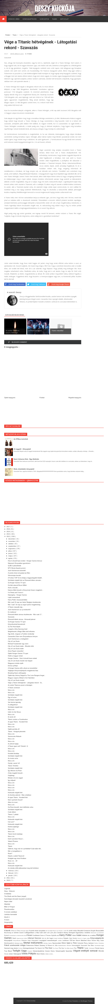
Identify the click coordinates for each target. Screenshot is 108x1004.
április (10, 558)
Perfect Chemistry (99, 943)
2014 (8, 531)
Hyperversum (20, 938)
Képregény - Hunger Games (17, 595)
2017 (8, 526)
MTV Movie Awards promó (17, 568)
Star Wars (91, 945)
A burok (7, 931)
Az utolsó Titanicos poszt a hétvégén (20, 685)
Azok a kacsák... (13, 587)
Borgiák (93, 930)
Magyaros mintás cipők (15, 663)
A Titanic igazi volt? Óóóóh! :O (18, 746)
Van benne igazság (14, 702)
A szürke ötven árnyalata (37, 930)
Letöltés (60, 940)
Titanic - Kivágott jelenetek (16, 731)
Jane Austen (73, 938)
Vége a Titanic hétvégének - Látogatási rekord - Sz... (25, 683)
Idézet (26, 938)
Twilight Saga (20, 950)
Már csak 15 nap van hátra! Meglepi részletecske (24, 602)
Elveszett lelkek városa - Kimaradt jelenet (21, 619)
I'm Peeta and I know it (15, 592)
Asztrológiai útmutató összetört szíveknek (18, 899)
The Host (49, 948)
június (10, 553)
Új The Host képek (14, 626)
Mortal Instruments (33, 942)
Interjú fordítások (58, 938)
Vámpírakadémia (39, 951)
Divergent (72, 932)
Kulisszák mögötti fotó (15, 792)
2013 (8, 534)
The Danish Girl (40, 948)
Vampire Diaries (50, 951)
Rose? (10, 853)
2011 (8, 878)
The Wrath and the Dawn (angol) (15, 896)
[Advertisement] (42, 28)
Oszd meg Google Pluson (60, 284)
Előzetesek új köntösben (97, 932)
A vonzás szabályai (10, 912)
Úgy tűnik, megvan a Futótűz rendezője (21, 634)
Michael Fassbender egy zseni (18, 644)
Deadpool (60, 932)
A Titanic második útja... (16, 607)
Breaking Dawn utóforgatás (17, 673)
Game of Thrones (45, 935)
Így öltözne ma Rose (15, 770)
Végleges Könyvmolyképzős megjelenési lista (23, 670)
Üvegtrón (30, 951)
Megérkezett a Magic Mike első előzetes (21, 631)
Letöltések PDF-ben (69, 940)
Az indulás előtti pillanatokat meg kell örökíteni (23, 868)
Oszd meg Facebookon (17, 284)
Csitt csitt (43, 932)
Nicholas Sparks (47, 943)
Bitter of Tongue (9, 907)
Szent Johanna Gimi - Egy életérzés (26, 459)
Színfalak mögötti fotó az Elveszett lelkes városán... (25, 580)
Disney (66, 932)
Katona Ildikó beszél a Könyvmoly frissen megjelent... (25, 590)
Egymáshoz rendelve (83, 932)
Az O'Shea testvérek (21, 439)
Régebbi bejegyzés (74, 397)
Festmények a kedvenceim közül (18, 935)
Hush (14, 938)
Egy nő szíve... (13, 697)
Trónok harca (99, 948)
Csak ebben (12, 812)
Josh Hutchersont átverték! (17, 570)
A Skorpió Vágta (24, 930)
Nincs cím (11, 690)
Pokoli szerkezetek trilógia (15, 945)
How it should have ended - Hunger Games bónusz (25, 561)
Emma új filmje (13, 666)
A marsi (6, 920)
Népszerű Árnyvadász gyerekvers (19, 563)
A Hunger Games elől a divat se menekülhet (22, 668)
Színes (21, 948)
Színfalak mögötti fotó (15, 695)
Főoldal (41, 397)
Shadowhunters (62, 945)
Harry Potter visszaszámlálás (17, 600)
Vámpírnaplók (61, 951)
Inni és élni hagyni (48, 938)
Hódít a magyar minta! (15, 656)
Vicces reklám (8, 954)
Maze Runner (92, 940)
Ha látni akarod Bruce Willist (17, 585)
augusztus (12, 548)
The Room (56, 948)
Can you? (11, 822)
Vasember (69, 951)
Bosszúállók (100, 930)
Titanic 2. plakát (13, 814)
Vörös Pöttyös (29, 953)
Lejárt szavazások (14, 597)
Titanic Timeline (13, 766)
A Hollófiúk (7, 894)
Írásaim (66, 938)
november (12, 541)
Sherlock (69, 945)
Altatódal (7, 904)
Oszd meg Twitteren (38, 284)
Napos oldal (8, 901)
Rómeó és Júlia (53, 945)
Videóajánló (17, 954)
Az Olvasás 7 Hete (62, 930)
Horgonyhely (8, 922)
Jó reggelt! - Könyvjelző (22, 449)
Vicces (101, 951)
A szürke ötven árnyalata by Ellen (19, 573)
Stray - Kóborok (9, 891)
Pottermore (30, 945)
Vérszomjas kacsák (14, 575)
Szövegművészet (29, 948)
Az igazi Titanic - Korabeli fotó (18, 722)
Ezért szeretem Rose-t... (16, 839)
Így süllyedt (11, 780)
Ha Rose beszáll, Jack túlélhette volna (20, 807)
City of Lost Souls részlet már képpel (20, 661)
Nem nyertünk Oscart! (15, 800)
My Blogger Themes (86, 1001)
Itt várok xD (12, 717)
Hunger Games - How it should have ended (22, 658)
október (11, 544)
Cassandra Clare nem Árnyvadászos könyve (23, 636)
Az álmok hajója (13, 744)
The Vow (61, 948)
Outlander (80, 943)
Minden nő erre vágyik (15, 778)
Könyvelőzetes (17, 940)
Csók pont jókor (52, 932)
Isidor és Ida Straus (14, 712)
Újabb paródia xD (14, 729)
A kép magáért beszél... (16, 773)
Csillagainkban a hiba (32, 932)
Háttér (74, 935)
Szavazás (11, 617)
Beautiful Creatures (84, 930)
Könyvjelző (35, 940)
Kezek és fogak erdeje (84, 938)
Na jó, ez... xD (12, 861)
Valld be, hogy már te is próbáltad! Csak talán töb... (25, 848)
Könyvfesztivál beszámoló (16, 624)
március (11, 870)
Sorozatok (84, 945)
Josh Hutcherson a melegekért (18, 639)
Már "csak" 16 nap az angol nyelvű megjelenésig (24, 604)
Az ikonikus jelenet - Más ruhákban (19, 795)
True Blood (8, 951)
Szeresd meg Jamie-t (11, 948)
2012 (8, 536)
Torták (86, 948)
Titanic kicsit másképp (15, 834)
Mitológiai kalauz (19, 943)
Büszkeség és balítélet (11, 932)
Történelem (92, 948)
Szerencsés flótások (14, 736)
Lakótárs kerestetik (10, 914)
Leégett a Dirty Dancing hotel (17, 629)
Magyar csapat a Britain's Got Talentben (21, 678)
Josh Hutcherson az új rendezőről (19, 609)
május (10, 556)
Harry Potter (65, 935)
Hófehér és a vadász (89, 935)
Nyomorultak (56, 943)
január (10, 875)
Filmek (29, 935)
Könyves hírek (27, 940)
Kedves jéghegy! (13, 826)
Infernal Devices (35, 938)
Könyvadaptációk (97, 938)
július (10, 551)
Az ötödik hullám (72, 930)
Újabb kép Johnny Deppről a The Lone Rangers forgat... (26, 675)
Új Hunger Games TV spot (17, 582)
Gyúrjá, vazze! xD (14, 763)
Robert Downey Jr (40, 945)
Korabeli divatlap (13, 753)
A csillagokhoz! (13, 704)
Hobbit (79, 935)
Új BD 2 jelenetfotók (14, 565)
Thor (75, 948)
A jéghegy (11, 775)
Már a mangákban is (15, 851)
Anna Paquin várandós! (16, 651)
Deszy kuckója (54, 8)
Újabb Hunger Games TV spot (18, 653)
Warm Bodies (41, 954)
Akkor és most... (13, 802)
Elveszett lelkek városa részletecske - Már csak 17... (25, 614)
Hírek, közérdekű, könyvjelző (24, 469)
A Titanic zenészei (14, 687)
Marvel (78, 940)
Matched (84, 940)
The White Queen (69, 948)
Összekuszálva (9, 909)
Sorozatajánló (76, 945)
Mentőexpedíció (9, 943)
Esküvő (6, 935)
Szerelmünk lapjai (99, 945)
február (11, 873)
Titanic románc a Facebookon (18, 719)
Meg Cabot (100, 940)
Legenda (7, 888)
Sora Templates (73, 1001)
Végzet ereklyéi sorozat (86, 950)
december (12, 539)
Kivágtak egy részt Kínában (17, 858)
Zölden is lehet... (49, 954)
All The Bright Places (51, 930)
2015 (8, 529)
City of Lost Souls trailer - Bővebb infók (21, 646)
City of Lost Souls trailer (16, 648)
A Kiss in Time (15, 930)
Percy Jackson (89, 943)
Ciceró (21, 932)
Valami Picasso (13, 841)
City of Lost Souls (14, 641)
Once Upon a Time (69, 943)
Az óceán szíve (13, 758)
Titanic (29, 53)
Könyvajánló (8, 940)
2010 (8, 880)
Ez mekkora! (12, 612)
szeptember (12, 546)
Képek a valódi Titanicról (16, 856)
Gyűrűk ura (55, 935)
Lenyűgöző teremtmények (48, 940)
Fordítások (36, 935)
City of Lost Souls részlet (16, 680)
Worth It (6, 917)
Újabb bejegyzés (9, 397)
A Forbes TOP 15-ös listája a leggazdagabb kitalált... (25, 578)
